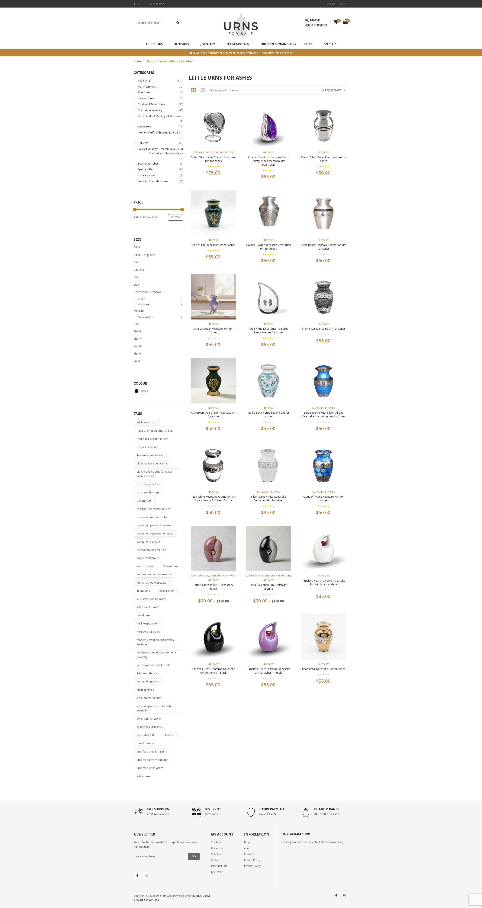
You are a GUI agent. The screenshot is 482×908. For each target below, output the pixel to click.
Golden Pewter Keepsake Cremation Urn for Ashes (268, 246)
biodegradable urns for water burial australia (154, 474)
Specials (330, 44)
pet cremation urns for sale (153, 665)
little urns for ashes (148, 607)
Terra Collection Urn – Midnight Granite (268, 586)
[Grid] (193, 90)
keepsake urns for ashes (151, 599)
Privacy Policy (252, 866)
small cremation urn (149, 698)
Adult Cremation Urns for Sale (155, 430)
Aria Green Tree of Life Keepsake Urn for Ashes (213, 414)
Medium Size (145, 317)
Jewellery (208, 44)
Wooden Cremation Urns (153, 181)
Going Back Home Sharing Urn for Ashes (268, 414)
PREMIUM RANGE (326, 809)
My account (218, 848)
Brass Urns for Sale (148, 484)
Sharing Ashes (145, 689)
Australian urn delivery (150, 455)
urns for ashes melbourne (152, 760)
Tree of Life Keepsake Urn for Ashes (213, 245)
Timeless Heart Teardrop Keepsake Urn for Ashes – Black (213, 670)
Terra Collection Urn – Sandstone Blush (213, 586)
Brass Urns (144, 92)
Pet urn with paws (148, 673)
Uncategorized (147, 175)
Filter (175, 217)
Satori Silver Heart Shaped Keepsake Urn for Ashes (213, 159)
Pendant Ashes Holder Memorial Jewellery (156, 655)
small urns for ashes (149, 718)
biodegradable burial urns (152, 463)
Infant (141, 298)
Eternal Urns (170, 566)
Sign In (309, 25)
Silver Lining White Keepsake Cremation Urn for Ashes (268, 498)
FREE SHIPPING (158, 809)
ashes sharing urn (147, 447)
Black (136, 391)
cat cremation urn (148, 492)
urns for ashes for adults (152, 751)
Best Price (213, 809)
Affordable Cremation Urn (152, 439)
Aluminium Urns (147, 86)
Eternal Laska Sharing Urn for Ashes (323, 328)
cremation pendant (148, 541)
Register (322, 25)
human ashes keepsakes (152, 582)
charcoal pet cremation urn (153, 509)
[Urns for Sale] (241, 24)
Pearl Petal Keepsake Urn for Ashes (323, 669)
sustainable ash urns (149, 727)
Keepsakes (181, 44)
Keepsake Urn (166, 590)
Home (137, 61)
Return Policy (252, 860)
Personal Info (219, 866)
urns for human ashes (150, 768)
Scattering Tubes (148, 163)
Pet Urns (143, 143)
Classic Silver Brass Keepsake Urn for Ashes (323, 159)
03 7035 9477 (157, 3)
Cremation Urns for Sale (151, 550)
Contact (216, 842)
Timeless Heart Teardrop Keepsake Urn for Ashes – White (323, 582)
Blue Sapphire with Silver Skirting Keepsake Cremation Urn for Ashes (323, 414)
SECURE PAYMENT (271, 809)
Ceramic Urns (146, 98)
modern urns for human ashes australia (155, 642)
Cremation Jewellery (150, 110)
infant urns (143, 590)
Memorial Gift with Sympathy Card (159, 132)
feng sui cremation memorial (154, 574)
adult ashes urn (146, 422)
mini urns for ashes (148, 632)
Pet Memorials (238, 44)
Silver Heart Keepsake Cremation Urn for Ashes (323, 246)
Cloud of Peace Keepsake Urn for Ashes (323, 498)
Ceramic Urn (144, 500)
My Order (217, 872)
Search (178, 22)
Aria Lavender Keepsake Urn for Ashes (213, 330)
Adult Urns (154, 44)
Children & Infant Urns (278, 44)
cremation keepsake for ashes (155, 533)
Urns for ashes (145, 743)
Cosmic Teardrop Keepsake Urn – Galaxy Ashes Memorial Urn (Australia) (268, 160)
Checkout (217, 854)
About (248, 848)
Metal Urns (143, 615)
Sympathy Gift (145, 735)
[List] (203, 90)
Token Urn (168, 735)
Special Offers (146, 169)
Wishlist (215, 860)
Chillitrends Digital (199, 895)
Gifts (308, 44)
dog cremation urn (148, 558)
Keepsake (144, 304)
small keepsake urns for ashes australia (155, 708)
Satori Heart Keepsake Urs (220, 152)
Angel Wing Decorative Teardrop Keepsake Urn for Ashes (268, 330)
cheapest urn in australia (152, 517)
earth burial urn (146, 566)
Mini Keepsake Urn (148, 623)
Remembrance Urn (148, 681)
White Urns (143, 776)
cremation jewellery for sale (154, 525)
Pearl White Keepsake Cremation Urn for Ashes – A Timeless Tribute (213, 498)
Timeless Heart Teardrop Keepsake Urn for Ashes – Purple (268, 670)
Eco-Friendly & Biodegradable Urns (159, 116)
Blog (247, 842)
